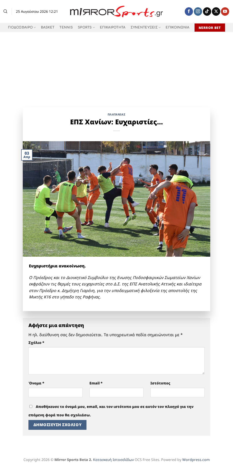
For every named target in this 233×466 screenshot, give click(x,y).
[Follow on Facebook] (189, 11)
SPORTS (85, 27)
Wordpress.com (196, 459)
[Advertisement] (116, 66)
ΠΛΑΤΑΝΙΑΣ (117, 114)
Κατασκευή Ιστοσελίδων (113, 459)
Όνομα (36, 383)
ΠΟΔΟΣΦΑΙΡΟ (20, 27)
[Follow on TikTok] (207, 11)
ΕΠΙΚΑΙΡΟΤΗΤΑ (112, 27)
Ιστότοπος (160, 383)
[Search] (5, 11)
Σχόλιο (36, 342)
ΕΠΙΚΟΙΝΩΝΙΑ (177, 27)
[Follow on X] (216, 11)
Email (96, 383)
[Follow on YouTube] (225, 11)
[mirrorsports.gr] (116, 12)
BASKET (48, 27)
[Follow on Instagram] (198, 11)
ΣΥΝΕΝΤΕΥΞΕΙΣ (144, 27)
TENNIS (66, 27)
